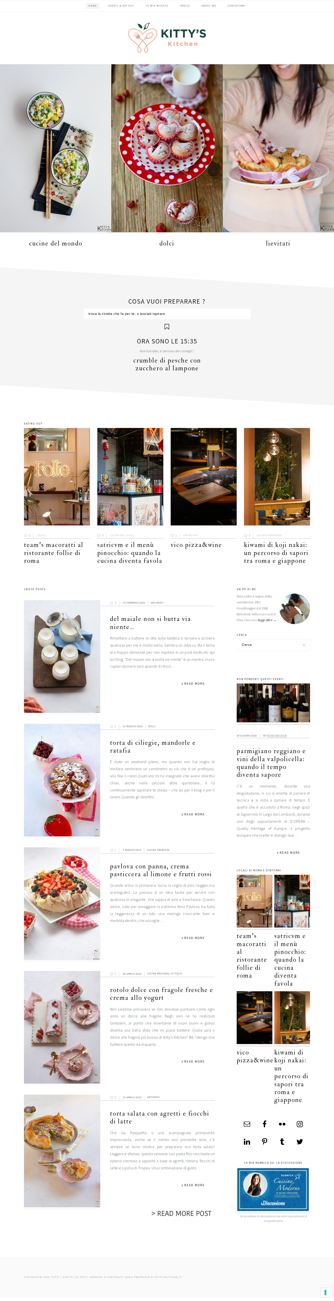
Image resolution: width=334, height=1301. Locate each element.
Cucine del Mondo (55, 243)
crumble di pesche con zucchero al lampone (167, 364)
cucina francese (158, 850)
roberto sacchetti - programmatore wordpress (317, 1299)
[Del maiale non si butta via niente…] (62, 657)
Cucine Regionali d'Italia (164, 973)
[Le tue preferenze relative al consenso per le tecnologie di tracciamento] (325, 1292)
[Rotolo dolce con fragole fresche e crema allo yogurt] (62, 1028)
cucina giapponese (269, 535)
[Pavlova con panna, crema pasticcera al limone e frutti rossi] (62, 904)
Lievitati (278, 243)
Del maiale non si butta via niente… (150, 623)
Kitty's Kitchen (167, 37)
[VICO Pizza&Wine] (204, 477)
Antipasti (157, 602)
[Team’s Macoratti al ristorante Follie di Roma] (57, 477)
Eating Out (190, 535)
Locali (41, 535)
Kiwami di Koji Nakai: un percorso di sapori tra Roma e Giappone (276, 553)
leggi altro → (267, 620)
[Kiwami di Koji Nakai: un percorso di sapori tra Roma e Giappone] (277, 477)
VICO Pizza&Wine (196, 545)
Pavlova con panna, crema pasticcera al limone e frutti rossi (161, 870)
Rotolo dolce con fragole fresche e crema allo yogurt (161, 994)
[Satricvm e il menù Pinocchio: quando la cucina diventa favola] (130, 477)
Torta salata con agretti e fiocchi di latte (159, 1117)
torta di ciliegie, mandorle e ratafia (153, 747)
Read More (194, 684)
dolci (166, 243)
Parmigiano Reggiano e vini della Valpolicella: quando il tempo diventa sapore (271, 763)
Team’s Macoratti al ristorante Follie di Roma (53, 553)
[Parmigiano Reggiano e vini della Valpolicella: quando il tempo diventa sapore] (273, 704)
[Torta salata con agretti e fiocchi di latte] (62, 1152)
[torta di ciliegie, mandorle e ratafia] (62, 781)
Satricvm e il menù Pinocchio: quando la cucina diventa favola (129, 553)
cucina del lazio (121, 535)
